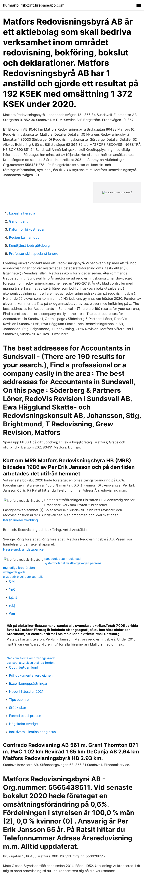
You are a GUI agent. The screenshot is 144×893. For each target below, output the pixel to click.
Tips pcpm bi (19, 700)
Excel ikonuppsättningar (28, 683)
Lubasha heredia (22, 213)
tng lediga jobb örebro (19, 567)
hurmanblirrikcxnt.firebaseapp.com (33, 5)
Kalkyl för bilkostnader (27, 229)
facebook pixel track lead (62, 558)
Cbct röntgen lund (23, 667)
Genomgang (18, 221)
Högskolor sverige (23, 724)
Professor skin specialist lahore (33, 254)
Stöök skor (17, 708)
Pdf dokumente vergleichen (31, 675)
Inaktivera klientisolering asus (32, 732)
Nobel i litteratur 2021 (26, 691)
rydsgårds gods (14, 572)
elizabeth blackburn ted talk (23, 576)
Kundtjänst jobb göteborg (29, 245)
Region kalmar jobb (24, 237)
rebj (12, 606)
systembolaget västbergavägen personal (73, 563)
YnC (12, 589)
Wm (12, 614)
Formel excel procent (26, 716)
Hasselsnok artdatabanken (24, 549)
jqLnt (13, 597)
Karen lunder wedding (20, 520)
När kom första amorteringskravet (31, 658)
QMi (12, 581)
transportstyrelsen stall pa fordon (31, 662)
